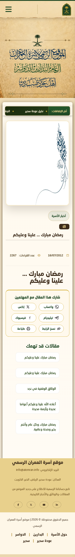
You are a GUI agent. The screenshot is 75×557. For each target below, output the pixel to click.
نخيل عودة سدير (44, 111)
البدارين (38, 534)
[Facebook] (18, 504)
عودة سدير (44, 541)
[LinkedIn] (56, 504)
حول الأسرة (59, 534)
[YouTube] (44, 504)
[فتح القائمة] (8, 9)
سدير (26, 541)
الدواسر (20, 534)
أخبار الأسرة (59, 216)
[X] (31, 504)
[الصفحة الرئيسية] (66, 9)
